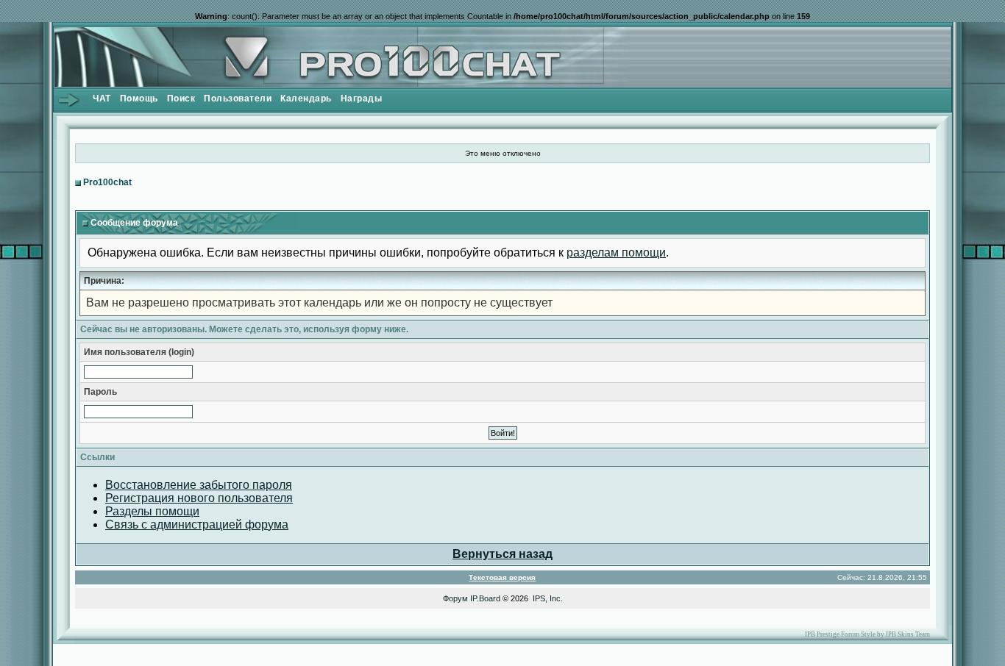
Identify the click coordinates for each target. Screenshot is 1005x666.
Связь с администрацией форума (196, 524)
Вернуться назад (502, 554)
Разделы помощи (152, 511)
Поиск (181, 98)
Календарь (306, 98)
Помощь (139, 98)
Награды (362, 98)
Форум (455, 598)
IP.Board (485, 598)
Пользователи (237, 98)
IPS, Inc (547, 598)
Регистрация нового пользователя (199, 498)
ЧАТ (102, 98)
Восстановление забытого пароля (198, 485)
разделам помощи (616, 252)
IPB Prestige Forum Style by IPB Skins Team (867, 634)
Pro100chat (107, 182)
